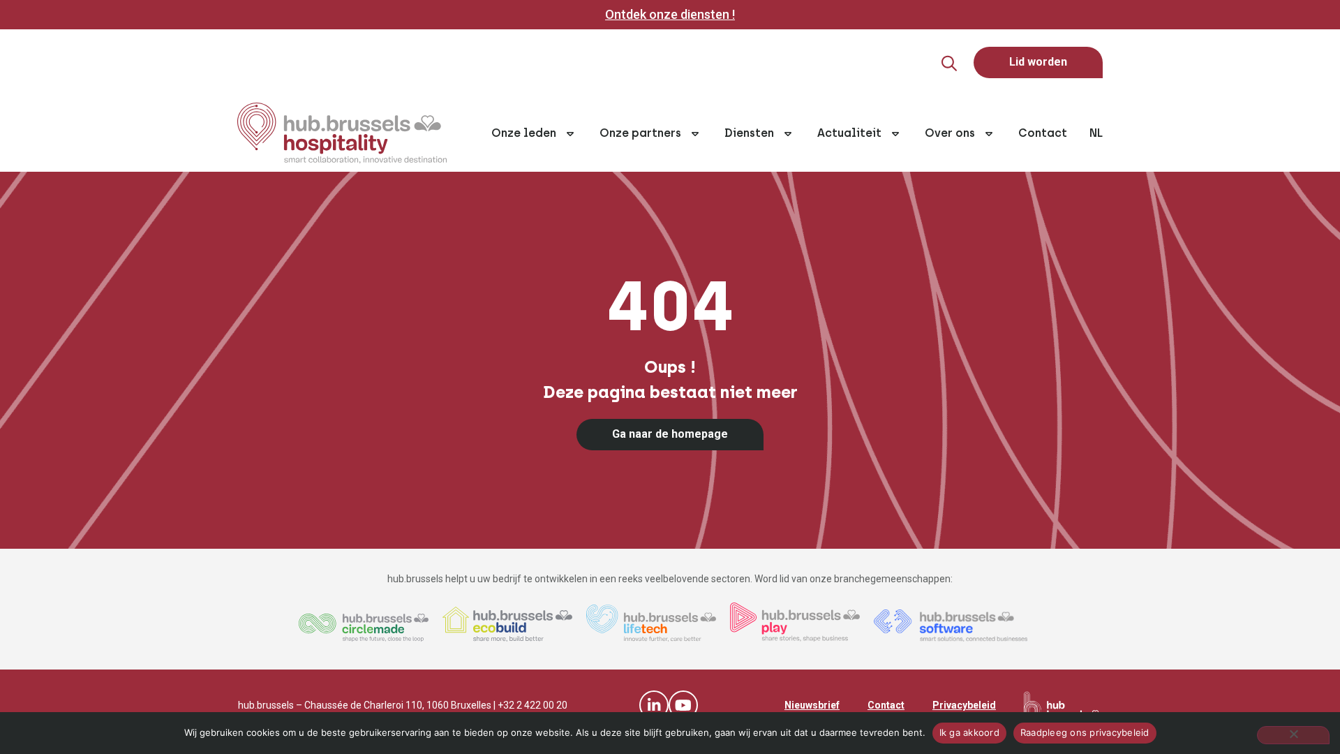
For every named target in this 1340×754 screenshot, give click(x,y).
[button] (949, 63)
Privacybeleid (964, 705)
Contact (1042, 133)
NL (1096, 133)
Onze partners (640, 133)
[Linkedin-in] (654, 705)
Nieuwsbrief (812, 705)
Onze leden (523, 133)
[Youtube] (683, 705)
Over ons (950, 133)
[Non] (1293, 735)
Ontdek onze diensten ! (670, 14)
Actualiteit (849, 133)
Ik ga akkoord (969, 732)
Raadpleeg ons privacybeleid (1084, 732)
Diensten (749, 133)
